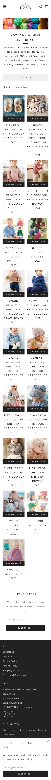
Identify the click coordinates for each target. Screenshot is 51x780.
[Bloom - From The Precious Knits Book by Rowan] (38, 171)
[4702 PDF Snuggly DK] (14, 550)
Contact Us (8, 651)
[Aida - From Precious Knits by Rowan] (38, 449)
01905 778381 (9, 694)
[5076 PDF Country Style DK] (14, 501)
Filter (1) (25, 78)
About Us (7, 656)
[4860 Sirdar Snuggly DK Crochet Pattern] (14, 228)
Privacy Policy (10, 661)
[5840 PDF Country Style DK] (38, 228)
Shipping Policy (11, 670)
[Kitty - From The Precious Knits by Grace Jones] (14, 396)
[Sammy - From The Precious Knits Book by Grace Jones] (38, 281)
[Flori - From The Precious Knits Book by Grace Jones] (14, 449)
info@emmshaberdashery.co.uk (19, 689)
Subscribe (24, 628)
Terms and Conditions (14, 675)
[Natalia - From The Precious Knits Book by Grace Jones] (14, 338)
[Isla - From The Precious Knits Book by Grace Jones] (38, 396)
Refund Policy (10, 665)
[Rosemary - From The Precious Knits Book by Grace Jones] (14, 171)
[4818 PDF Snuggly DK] (38, 501)
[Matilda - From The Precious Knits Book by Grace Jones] (38, 338)
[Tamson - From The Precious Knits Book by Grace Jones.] (14, 281)
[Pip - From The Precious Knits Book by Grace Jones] (14, 105)
